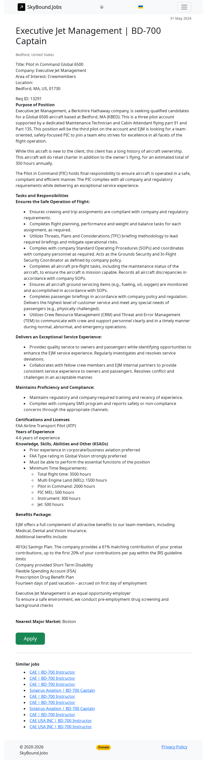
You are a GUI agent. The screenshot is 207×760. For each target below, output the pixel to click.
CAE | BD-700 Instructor (52, 672)
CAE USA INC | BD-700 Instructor (61, 720)
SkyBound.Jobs (44, 7)
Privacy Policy (174, 747)
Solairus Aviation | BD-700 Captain (62, 690)
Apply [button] (30, 638)
